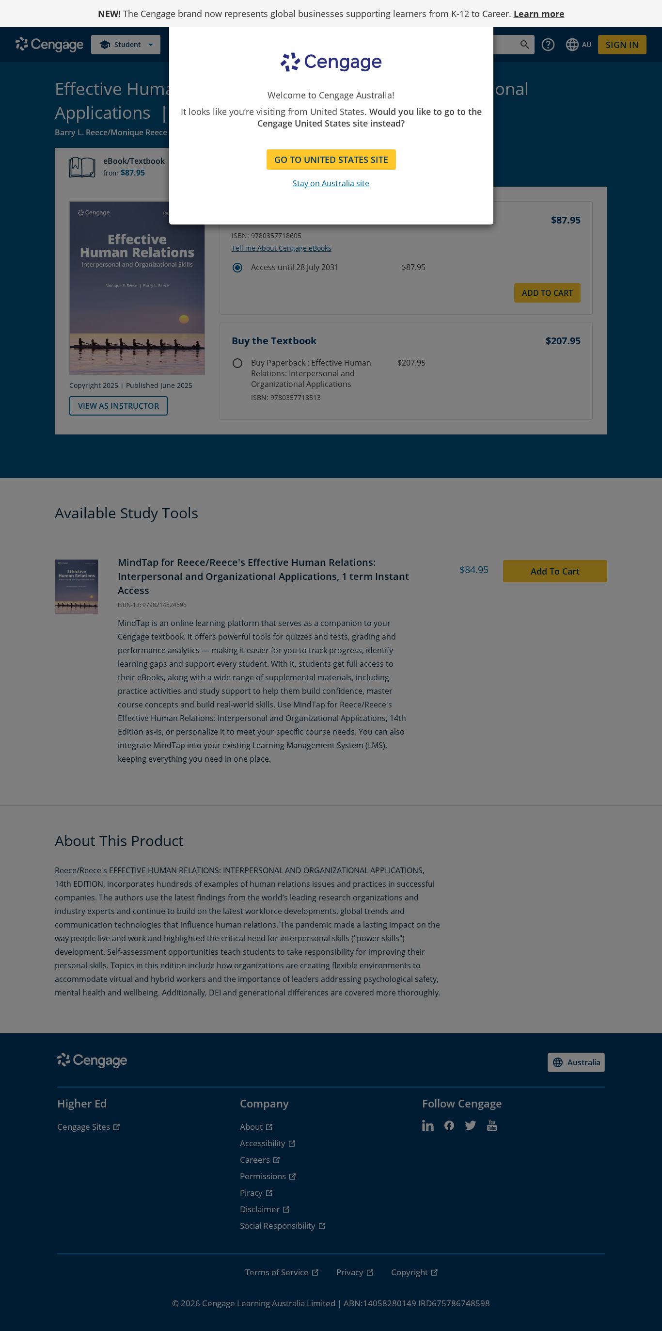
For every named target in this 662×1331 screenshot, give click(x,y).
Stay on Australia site (331, 183)
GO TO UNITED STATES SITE (331, 159)
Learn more (539, 13)
